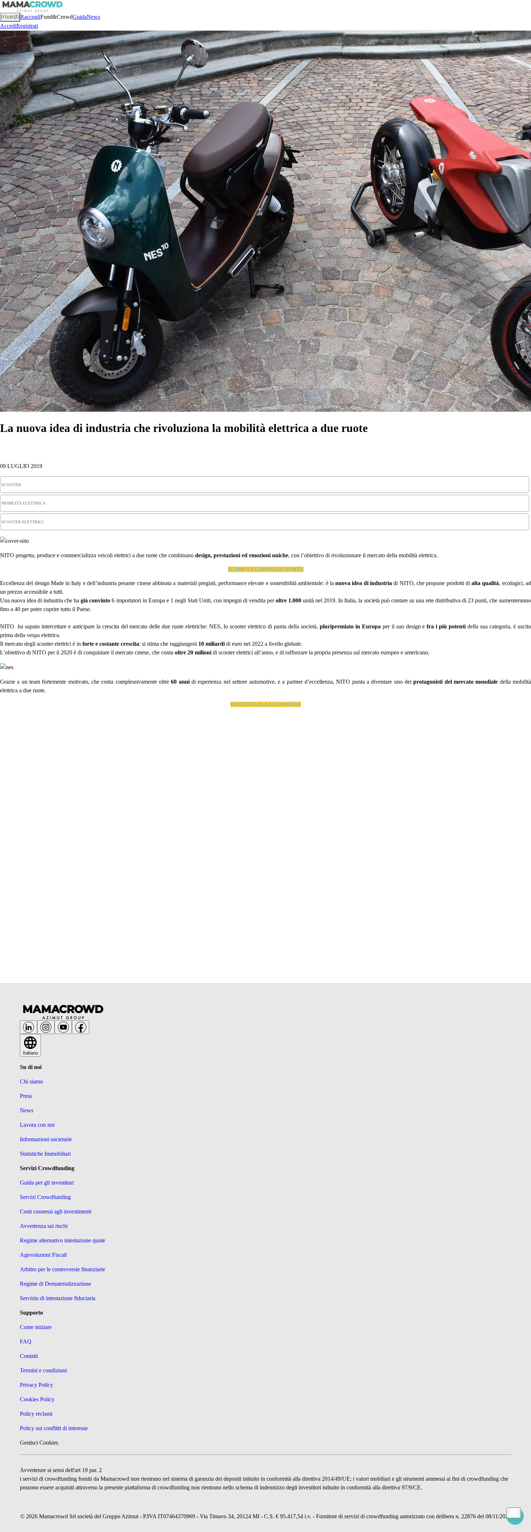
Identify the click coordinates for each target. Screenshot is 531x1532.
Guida (80, 17)
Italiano (30, 1053)
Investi (10, 16)
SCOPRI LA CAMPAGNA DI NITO (265, 569)
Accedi (8, 26)
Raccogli (30, 17)
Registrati (27, 26)
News (93, 17)
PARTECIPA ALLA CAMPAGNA (265, 704)
